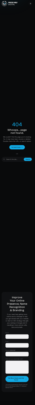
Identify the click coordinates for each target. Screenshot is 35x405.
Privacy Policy (15, 386)
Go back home (16, 147)
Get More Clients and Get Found (16, 379)
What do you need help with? (14, 359)
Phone (10, 350)
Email (6, 341)
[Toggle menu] (30, 3)
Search (28, 159)
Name (7, 332)
